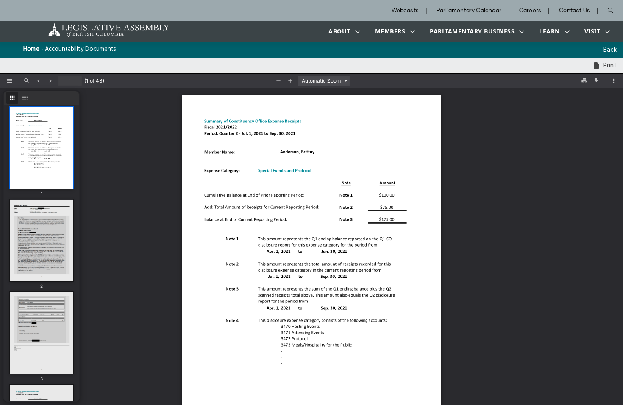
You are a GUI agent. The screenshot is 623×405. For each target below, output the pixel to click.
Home (31, 49)
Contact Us (574, 11)
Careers (530, 11)
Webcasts (405, 11)
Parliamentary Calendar (469, 11)
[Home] (82, 29)
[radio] (12, 98)
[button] (342, 31)
